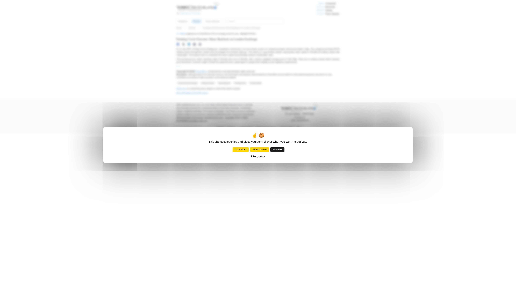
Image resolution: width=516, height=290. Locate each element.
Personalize (277, 149)
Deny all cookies (260, 149)
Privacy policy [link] (258, 156)
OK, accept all (240, 149)
